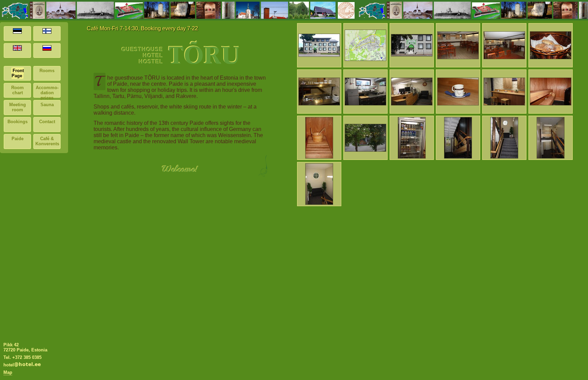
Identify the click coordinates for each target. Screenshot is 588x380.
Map (7, 372)
